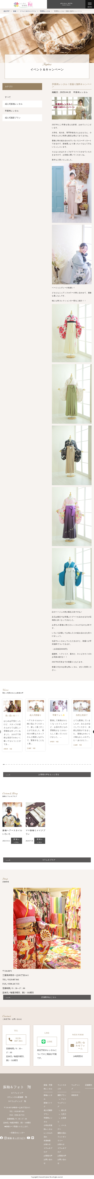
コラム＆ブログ (48, 1150)
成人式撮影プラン (13, 118)
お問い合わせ (48, 1161)
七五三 (63, 1114)
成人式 (63, 1110)
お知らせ (47, 1144)
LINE (49, 1041)
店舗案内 (88, 1085)
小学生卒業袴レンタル (48, 1127)
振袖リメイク (48, 1105)
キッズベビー (19, 1138)
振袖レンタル (16, 840)
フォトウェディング (62, 1103)
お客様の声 (48, 1156)
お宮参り (62, 1120)
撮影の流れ (62, 1133)
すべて (8, 97)
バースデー (62, 1127)
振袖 (9, 1138)
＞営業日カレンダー (17, 1133)
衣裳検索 (47, 1141)
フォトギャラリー (62, 1139)
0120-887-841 (18, 1039)
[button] (4, 764)
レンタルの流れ (48, 1135)
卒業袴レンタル (12, 111)
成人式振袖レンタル (14, 104)
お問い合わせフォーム (80, 1045)
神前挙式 (74, 1095)
